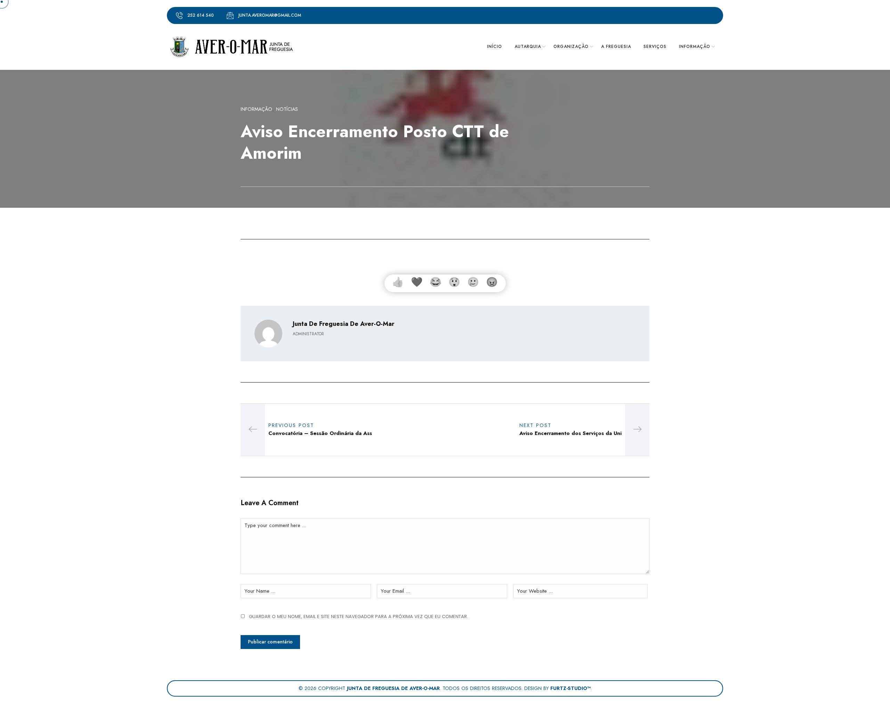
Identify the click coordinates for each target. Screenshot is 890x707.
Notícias (287, 109)
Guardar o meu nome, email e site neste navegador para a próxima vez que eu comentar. (358, 616)
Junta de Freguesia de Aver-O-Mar (343, 323)
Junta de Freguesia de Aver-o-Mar (393, 688)
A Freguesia (616, 46)
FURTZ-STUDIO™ (570, 688)
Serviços (655, 46)
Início (494, 46)
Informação (256, 109)
